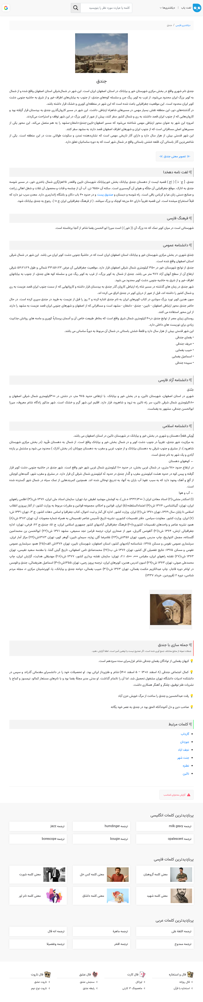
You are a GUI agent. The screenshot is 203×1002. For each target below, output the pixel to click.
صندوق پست (105, 194)
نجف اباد (183, 750)
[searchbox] (101, 8)
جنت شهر (183, 757)
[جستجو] (76, 8)
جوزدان (184, 742)
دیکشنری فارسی (183, 25)
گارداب (185, 734)
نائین (186, 773)
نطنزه (186, 765)
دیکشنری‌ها (169, 8)
